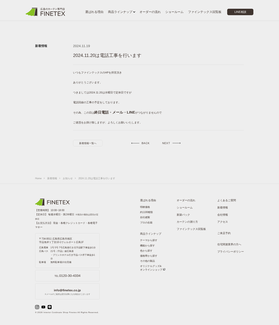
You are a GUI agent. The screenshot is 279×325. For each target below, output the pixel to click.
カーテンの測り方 (187, 221)
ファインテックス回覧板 (191, 228)
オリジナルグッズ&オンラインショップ (151, 268)
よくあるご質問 (226, 200)
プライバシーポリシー (230, 251)
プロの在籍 (146, 222)
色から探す (146, 250)
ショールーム (185, 207)
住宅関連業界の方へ (229, 244)
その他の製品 (147, 261)
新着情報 (52, 178)
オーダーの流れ (186, 200)
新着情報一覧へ (87, 143)
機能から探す (147, 245)
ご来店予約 (224, 233)
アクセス (222, 221)
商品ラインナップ (150, 233)
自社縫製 (145, 217)
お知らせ (68, 178)
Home (38, 178)
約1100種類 (146, 212)
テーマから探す (148, 240)
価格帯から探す (148, 255)
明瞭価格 (145, 207)
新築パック (183, 214)
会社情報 (222, 214)
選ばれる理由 (148, 200)
